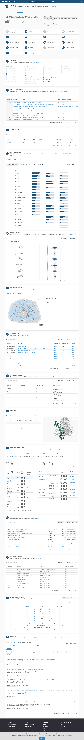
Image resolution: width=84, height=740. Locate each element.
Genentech (45, 726)
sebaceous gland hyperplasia (23, 573)
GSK (44, 728)
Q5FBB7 (10, 488)
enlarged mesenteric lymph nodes (24, 575)
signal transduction (22, 346)
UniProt (31, 289)
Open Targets (36, 62)
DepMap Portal (72, 234)
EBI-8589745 (41, 476)
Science (61, 724)
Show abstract (12, 664)
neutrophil (64, 108)
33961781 (72, 482)
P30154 (10, 494)
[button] (18, 170)
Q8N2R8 (10, 507)
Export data (65, 238)
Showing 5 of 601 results (70, 643)
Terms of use (11, 728)
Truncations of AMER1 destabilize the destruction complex (20, 533)
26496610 (72, 499)
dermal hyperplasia (21, 579)
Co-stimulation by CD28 (12, 541)
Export (68, 95)
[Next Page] (75, 123)
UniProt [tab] (19, 293)
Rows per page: (54, 122)
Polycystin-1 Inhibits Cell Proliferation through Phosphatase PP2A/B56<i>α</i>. (26, 669)
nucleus (20, 356)
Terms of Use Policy (67, 735)
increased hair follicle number (23, 583)
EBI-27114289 (42, 489)
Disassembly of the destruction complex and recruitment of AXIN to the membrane (25, 543)
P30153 (10, 481)
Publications (62, 726)
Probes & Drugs (48, 131)
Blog (61, 730)
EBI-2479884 (41, 492)
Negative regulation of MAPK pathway (15, 546)
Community (30, 726)
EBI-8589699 (42, 479)
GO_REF (73, 346)
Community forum (12, 724)
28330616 (72, 495)
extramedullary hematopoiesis (23, 569)
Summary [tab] (9, 159)
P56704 (10, 504)
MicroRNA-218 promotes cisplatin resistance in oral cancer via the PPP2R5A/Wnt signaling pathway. (31, 659)
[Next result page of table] (30, 511)
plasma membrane (22, 363)
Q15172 (28, 8)
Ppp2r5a (8, 569)
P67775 (10, 478)
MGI (40, 558)
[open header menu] (81, 1)
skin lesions (19, 571)
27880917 (72, 489)
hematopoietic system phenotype (47, 569)
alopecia (18, 585)
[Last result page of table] (32, 511)
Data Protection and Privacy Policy (49, 735)
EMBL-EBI (45, 724)
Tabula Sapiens (58, 153)
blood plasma (65, 111)
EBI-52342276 (42, 485)
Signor (50, 449)
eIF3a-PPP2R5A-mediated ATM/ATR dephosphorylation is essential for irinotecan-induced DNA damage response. (35, 679)
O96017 (10, 501)
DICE (11, 155)
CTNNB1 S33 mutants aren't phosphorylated (16, 537)
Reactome (55, 449)
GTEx (63, 153)
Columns (61, 95)
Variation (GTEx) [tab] (17, 159)
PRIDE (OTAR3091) (69, 153)
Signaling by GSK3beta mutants (14, 539)
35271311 (72, 485)
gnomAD (52, 376)
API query (75, 95)
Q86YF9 (10, 491)
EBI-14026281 (42, 495)
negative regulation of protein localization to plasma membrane (32, 348)
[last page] (77, 123)
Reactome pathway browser (69, 529)
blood (63, 102)
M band (20, 361)
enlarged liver (20, 581)
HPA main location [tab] (11, 293)
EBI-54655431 (42, 482)
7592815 (72, 476)
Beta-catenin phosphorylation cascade (15, 544)
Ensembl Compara (38, 598)
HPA (35, 289)
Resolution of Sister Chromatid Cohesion (16, 531)
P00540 (10, 484)
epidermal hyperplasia (21, 587)
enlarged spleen (20, 577)
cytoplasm (20, 354)
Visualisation (74, 597)
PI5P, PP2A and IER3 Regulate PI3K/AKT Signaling (17, 529)
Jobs (61, 728)
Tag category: (9, 642)
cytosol (20, 358)
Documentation (31, 724)
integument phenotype (45, 571)
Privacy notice (11, 726)
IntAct (47, 449)
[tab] (11, 11)
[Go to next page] (76, 713)
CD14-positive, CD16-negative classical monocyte (73, 106)
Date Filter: (9, 645)
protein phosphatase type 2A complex (26, 350)
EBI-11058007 (42, 499)
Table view (66, 597)
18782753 (72, 492)
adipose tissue (65, 110)
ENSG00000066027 (17, 8)
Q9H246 (10, 498)
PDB (37, 423)
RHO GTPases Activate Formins (13, 535)
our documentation (38, 153)
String (58, 449)
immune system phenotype (46, 575)
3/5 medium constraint (57, 400)
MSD (44, 730)
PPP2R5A (38, 8)
